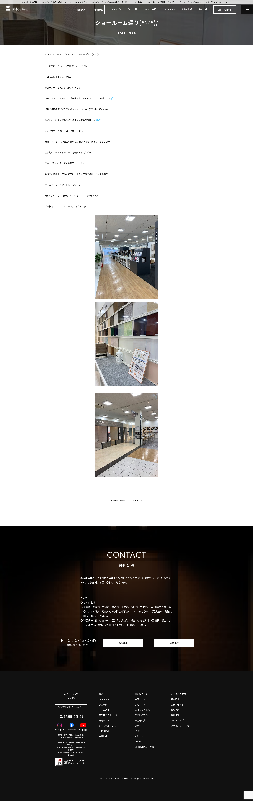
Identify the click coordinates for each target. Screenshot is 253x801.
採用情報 (175, 715)
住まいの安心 (141, 715)
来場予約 (98, 9)
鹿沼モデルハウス (107, 725)
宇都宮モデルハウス (108, 715)
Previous (119, 500)
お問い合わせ (177, 704)
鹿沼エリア (140, 704)
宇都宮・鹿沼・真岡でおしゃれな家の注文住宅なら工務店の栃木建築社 (71, 736)
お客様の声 (140, 720)
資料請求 (81, 9)
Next (136, 500)
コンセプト (116, 9)
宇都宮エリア (141, 694)
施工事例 (132, 9)
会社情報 (203, 9)
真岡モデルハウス (107, 720)
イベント (139, 730)
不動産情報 (187, 9)
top (101, 694)
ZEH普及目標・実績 (144, 746)
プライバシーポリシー (181, 725)
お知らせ (139, 736)
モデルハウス (168, 9)
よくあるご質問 (178, 694)
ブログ (138, 741)
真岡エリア (140, 699)
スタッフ (139, 725)
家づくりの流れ (142, 709)
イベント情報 (149, 9)
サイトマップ (177, 720)
